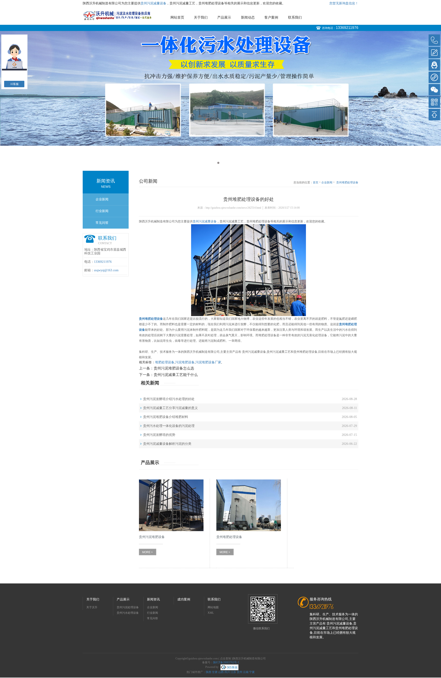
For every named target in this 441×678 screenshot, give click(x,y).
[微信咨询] (434, 89)
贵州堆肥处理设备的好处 (347, 183)
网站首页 (177, 17)
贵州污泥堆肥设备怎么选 (174, 368)
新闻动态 (248, 17)
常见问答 (102, 222)
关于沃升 (91, 607)
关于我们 (201, 17)
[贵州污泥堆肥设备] (171, 505)
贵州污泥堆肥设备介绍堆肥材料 (165, 417)
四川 (227, 672)
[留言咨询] (434, 52)
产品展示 (224, 17)
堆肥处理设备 (164, 362)
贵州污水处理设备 (128, 612)
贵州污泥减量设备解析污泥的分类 (167, 443)
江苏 (233, 672)
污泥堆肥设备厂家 (208, 362)
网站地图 (213, 607)
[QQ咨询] (434, 65)
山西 (221, 672)
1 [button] (218, 163)
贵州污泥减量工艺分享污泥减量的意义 (170, 408)
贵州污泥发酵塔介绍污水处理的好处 (169, 399)
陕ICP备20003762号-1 (226, 662)
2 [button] (223, 163)
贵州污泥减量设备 (153, 3)
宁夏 (252, 672)
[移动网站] (434, 102)
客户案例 (271, 17)
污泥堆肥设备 (185, 362)
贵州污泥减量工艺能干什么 (176, 375)
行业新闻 (102, 211)
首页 (315, 182)
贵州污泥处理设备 (128, 607)
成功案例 (183, 599)
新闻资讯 (153, 599)
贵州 (239, 672)
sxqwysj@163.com (106, 270)
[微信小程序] (434, 77)
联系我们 (295, 17)
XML (211, 612)
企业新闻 (102, 199)
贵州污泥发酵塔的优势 (159, 435)
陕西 (208, 672)
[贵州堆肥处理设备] (248, 505)
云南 (246, 672)
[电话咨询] (434, 40)
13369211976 (347, 28)
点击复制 (225, 658)
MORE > (147, 552)
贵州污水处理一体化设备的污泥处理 (169, 426)
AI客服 (14, 84)
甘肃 (215, 672)
